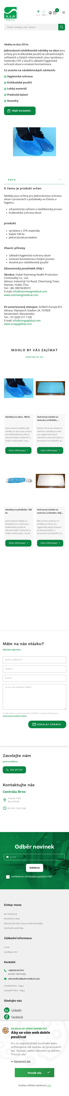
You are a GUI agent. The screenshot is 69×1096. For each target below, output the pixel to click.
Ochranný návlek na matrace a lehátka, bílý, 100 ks (49, 512)
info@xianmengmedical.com (30, 291)
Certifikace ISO (10, 952)
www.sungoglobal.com (18, 324)
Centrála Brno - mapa (13, 985)
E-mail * (9, 678)
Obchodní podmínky (13, 928)
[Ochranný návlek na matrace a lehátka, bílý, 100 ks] (50, 481)
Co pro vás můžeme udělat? (18, 687)
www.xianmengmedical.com (21, 295)
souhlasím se (17, 876)
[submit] (61, 27)
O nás (6, 947)
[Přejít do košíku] (54, 12)
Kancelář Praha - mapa (14, 990)
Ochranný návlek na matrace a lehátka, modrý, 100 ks (47, 420)
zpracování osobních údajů (14, 715)
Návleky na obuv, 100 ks (17, 416)
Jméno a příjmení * (14, 659)
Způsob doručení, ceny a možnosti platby (23, 923)
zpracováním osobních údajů (38, 876)
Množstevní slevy (12, 918)
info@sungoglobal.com (27, 320)
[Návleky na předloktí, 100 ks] (18, 481)
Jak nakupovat (10, 913)
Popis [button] (12, 179)
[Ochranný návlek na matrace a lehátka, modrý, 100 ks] (50, 388)
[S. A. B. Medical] (10, 12)
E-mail (13, 857)
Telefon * (9, 669)
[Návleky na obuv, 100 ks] (18, 388)
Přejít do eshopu (21, 110)
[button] (38, 12)
